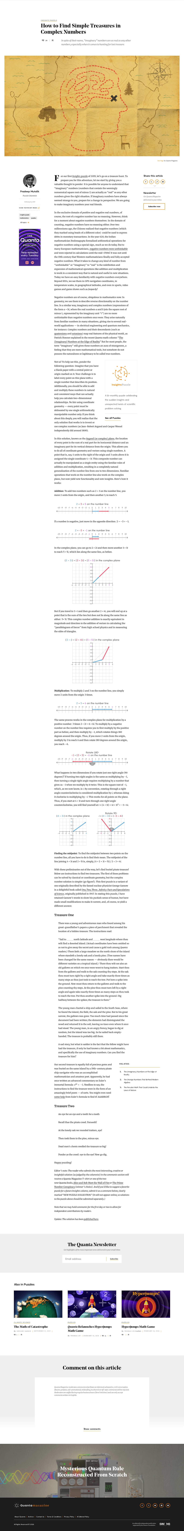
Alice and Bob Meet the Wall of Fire (91, 1182)
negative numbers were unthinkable (109, 248)
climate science (22, 1322)
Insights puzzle (49, 20)
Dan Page (160, 160)
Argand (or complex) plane (100, 438)
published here (91, 1219)
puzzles (72, 1322)
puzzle (80, 176)
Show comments (92, 1429)
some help (59, 1096)
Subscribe (114, 1259)
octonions (77, 333)
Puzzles (126, 1322)
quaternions (60, 333)
